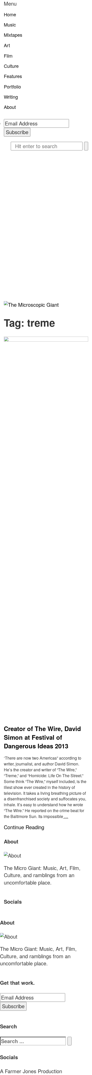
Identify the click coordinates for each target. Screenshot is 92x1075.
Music (10, 24)
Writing (11, 96)
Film (8, 55)
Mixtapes (13, 34)
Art (7, 45)
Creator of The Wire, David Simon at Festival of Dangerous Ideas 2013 (42, 737)
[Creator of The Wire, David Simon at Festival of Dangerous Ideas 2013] (46, 528)
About (10, 107)
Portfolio (12, 86)
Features (13, 76)
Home (10, 14)
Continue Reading (24, 827)
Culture (11, 65)
